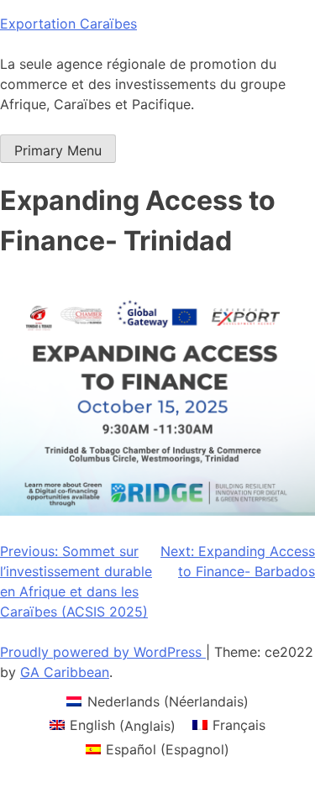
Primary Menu (58, 150)
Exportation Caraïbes (68, 23)
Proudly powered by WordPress (103, 651)
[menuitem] (157, 701)
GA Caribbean (64, 672)
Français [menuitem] (239, 725)
